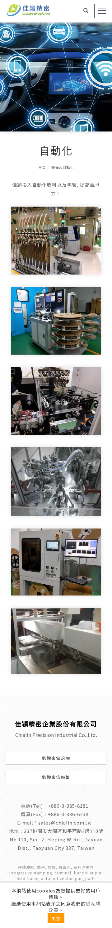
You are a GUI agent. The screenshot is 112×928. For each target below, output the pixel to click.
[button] (85, 11)
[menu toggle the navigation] (102, 11)
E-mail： (27, 822)
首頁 (42, 167)
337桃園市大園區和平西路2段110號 (63, 831)
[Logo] (38, 10)
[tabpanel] (56, 77)
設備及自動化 (62, 167)
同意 (56, 918)
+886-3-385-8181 (68, 805)
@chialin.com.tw (71, 822)
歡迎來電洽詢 (56, 758)
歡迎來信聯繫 (56, 777)
